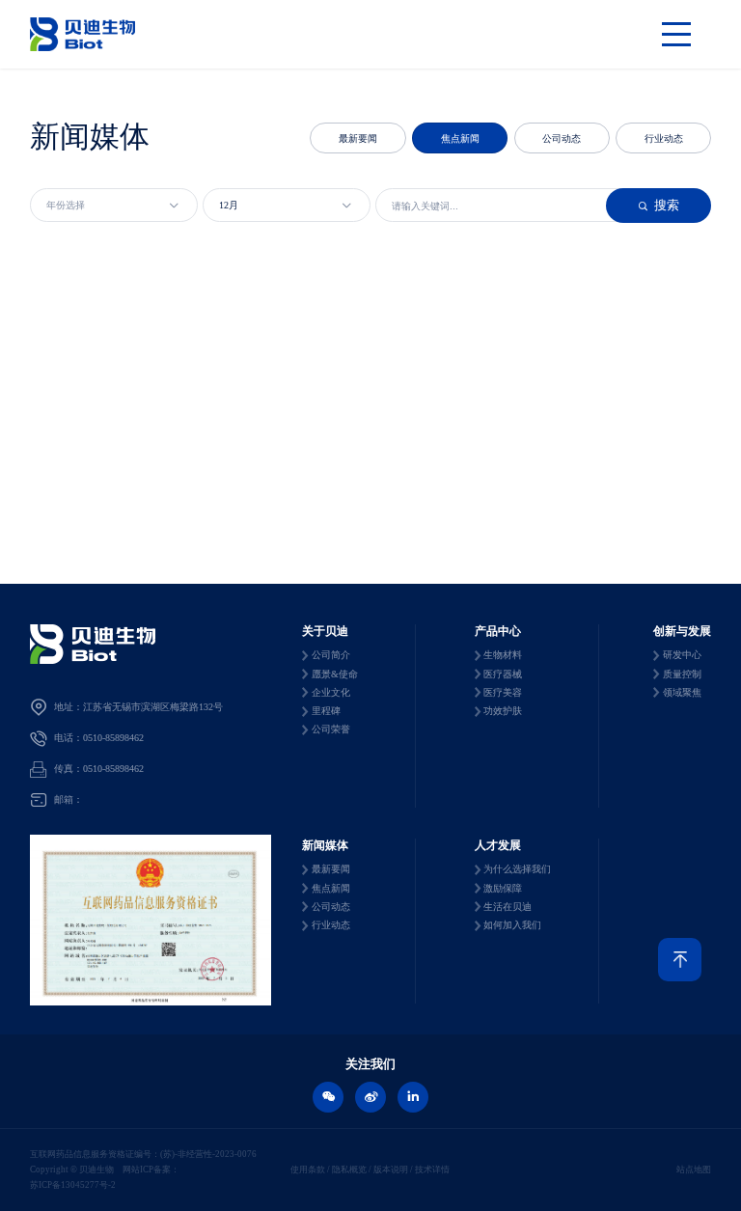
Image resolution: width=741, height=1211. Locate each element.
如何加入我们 (512, 925)
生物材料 (502, 654)
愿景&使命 (335, 674)
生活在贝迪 (507, 906)
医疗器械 (502, 674)
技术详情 (431, 1169)
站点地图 (693, 1169)
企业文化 (331, 692)
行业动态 (664, 138)
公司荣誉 (331, 729)
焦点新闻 (460, 138)
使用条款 (308, 1169)
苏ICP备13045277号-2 (73, 1185)
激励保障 (502, 888)
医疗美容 (502, 692)
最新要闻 (358, 138)
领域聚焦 (682, 692)
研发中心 (682, 654)
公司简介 (331, 654)
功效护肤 (502, 710)
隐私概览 (349, 1169)
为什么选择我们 (517, 869)
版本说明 (390, 1169)
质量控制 (682, 674)
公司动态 (561, 138)
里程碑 (326, 710)
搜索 (658, 205)
